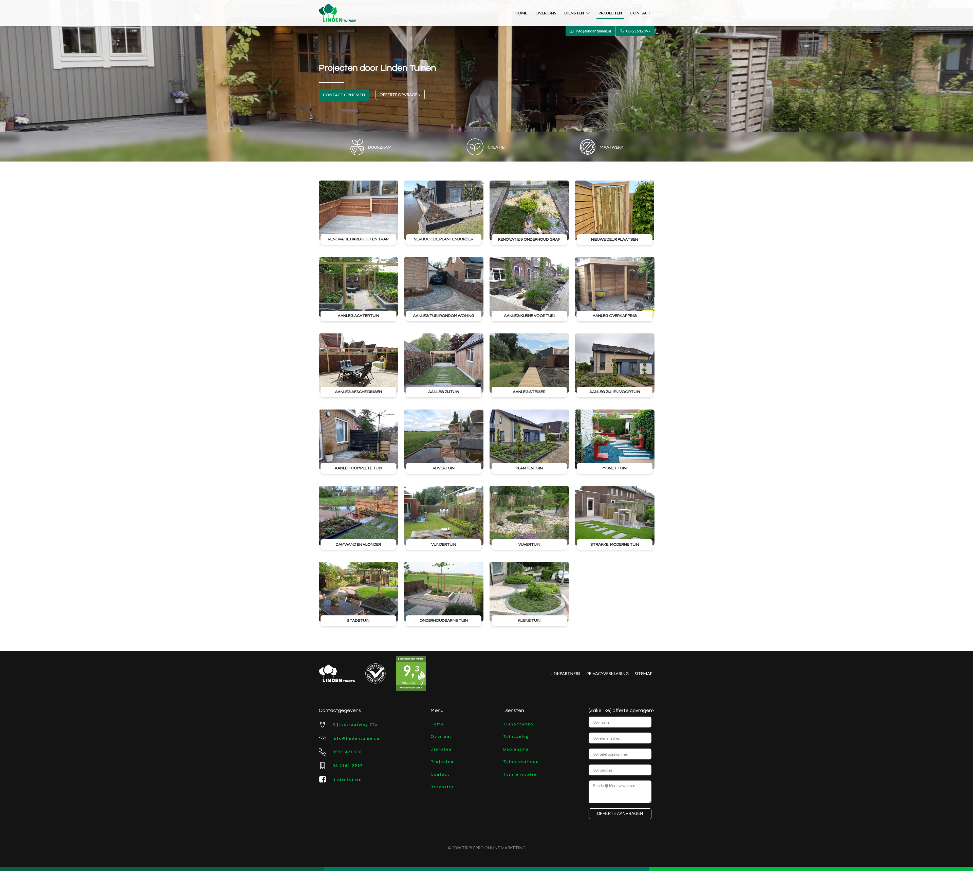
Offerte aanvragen (620, 813)
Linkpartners (565, 673)
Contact (640, 12)
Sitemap (643, 673)
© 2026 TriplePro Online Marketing (487, 847)
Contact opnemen (344, 94)
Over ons (545, 12)
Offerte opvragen (400, 94)
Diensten (574, 12)
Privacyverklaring (607, 673)
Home (521, 12)
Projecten (610, 12)
